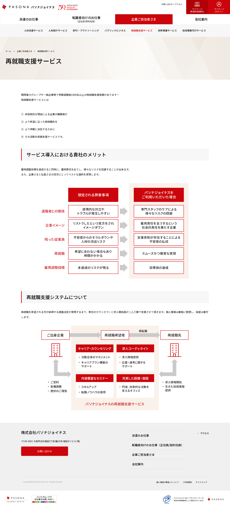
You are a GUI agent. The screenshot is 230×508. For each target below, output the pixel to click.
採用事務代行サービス (194, 30)
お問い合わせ (167, 4)
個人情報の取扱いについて (167, 482)
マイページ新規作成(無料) (197, 10)
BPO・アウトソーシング (86, 30)
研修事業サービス (167, 30)
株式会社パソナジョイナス (43, 432)
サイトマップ (201, 482)
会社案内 (137, 464)
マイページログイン (219, 10)
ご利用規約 (187, 482)
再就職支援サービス (141, 30)
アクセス (178, 4)
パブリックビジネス (115, 30)
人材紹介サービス (58, 30)
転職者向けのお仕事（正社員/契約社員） (158, 445)
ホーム (8, 51)
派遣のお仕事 (140, 435)
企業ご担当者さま (24, 51)
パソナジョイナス (43, 7)
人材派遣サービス (33, 30)
